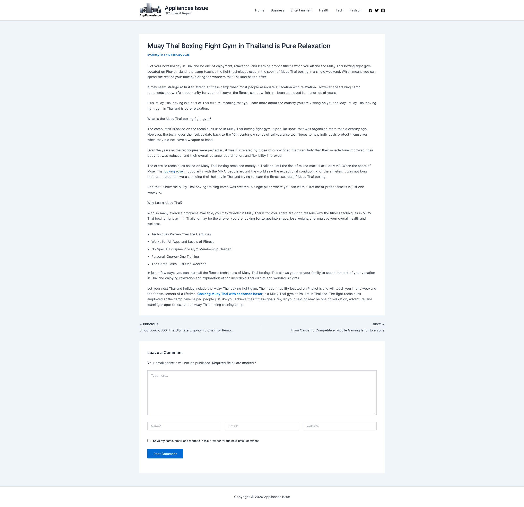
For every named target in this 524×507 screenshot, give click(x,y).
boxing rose (173, 171)
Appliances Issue (186, 8)
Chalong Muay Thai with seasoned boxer (230, 294)
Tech (339, 10)
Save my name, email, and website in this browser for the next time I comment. (206, 440)
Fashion (355, 10)
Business (277, 10)
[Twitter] (377, 10)
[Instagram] (383, 10)
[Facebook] (371, 10)
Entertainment (302, 10)
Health (324, 10)
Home (259, 10)
